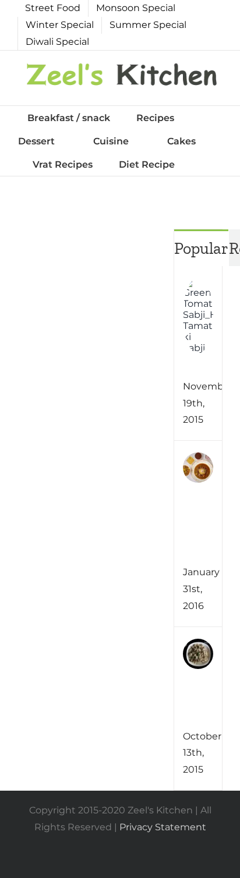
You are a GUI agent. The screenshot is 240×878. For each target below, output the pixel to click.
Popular (201, 248)
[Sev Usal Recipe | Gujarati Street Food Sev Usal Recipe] (198, 460)
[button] (204, 164)
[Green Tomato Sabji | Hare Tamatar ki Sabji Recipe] (198, 285)
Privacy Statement (162, 827)
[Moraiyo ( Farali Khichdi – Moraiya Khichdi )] (198, 646)
